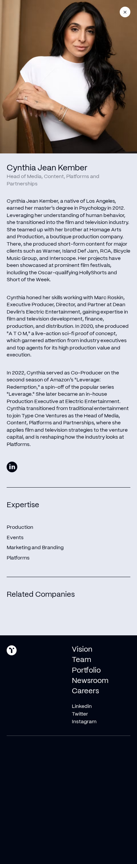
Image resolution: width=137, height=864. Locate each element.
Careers (85, 691)
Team (81, 660)
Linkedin (82, 706)
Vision (82, 649)
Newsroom (90, 681)
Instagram (84, 721)
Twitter (80, 714)
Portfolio (86, 670)
